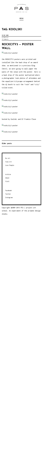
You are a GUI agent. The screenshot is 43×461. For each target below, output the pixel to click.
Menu (22, 18)
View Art (8, 162)
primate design (34, 211)
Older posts (7, 143)
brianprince (5, 37)
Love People (9, 165)
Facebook (8, 190)
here (4, 69)
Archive (8, 174)
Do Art (7, 158)
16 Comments (5, 39)
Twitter (8, 194)
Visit (7, 181)
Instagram (8, 197)
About (7, 178)
